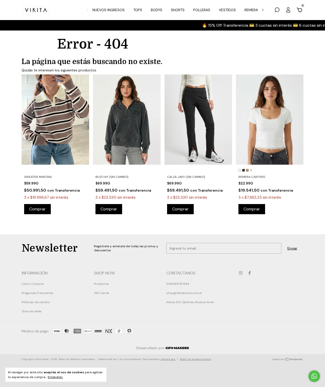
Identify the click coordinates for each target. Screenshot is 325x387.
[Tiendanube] (287, 360)
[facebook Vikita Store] (250, 273)
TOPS (137, 10)
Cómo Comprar (33, 284)
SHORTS (178, 10)
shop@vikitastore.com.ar (184, 293)
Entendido (55, 377)
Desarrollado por (151, 348)
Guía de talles (32, 311)
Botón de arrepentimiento (195, 359)
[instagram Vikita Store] (241, 273)
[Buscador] (277, 11)
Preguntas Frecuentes (37, 293)
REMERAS (252, 10)
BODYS (156, 10)
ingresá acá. (167, 359)
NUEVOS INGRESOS (108, 10)
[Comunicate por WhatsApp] (314, 376)
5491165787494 (177, 284)
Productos (101, 284)
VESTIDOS (227, 10)
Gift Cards (101, 293)
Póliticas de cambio (36, 302)
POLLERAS (201, 10)
